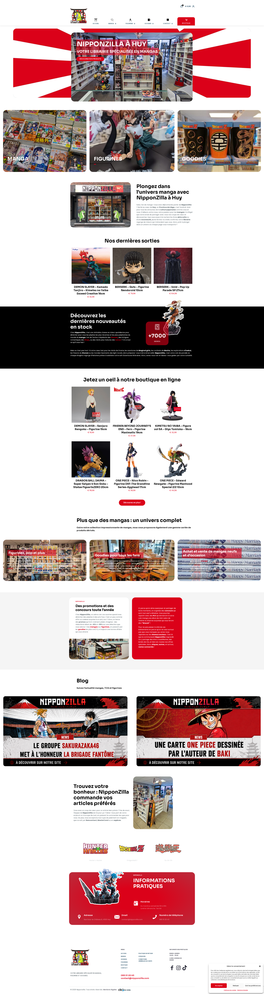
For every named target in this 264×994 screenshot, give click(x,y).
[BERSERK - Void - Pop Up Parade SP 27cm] (173, 275)
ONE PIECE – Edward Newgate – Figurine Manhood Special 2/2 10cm (173, 484)
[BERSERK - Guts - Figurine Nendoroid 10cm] (132, 273)
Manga (123, 956)
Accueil (124, 953)
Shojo (86, 340)
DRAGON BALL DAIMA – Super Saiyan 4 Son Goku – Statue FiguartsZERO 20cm (90, 484)
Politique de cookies (230, 990)
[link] (65, 731)
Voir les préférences (253, 986)
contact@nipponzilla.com (135, 978)
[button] (260, 966)
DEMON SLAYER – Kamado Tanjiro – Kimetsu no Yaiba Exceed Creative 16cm (91, 290)
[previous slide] (74, 850)
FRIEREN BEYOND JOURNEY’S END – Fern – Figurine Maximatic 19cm (132, 429)
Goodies (124, 959)
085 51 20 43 (127, 975)
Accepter (219, 986)
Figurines (124, 962)
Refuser (236, 986)
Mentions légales (242, 990)
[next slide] (189, 850)
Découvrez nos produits (90, 59)
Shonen (114, 337)
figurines (60, 561)
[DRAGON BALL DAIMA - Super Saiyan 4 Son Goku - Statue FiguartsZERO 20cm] (91, 465)
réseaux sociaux (159, 634)
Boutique (124, 965)
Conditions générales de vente (145, 960)
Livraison (141, 956)
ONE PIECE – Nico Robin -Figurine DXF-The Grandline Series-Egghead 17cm (132, 484)
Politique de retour (145, 953)
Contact (124, 968)
